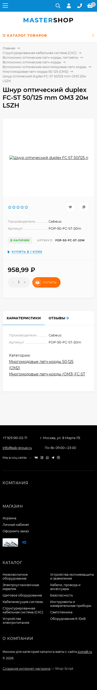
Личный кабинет (16, 525)
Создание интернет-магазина (26, 669)
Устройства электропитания (16, 621)
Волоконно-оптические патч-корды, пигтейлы (40, 57)
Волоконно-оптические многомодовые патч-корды (44, 67)
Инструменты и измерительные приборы (70, 604)
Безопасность (61, 595)
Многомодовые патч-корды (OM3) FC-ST (47, 374)
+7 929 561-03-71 (15, 438)
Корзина (9, 518)
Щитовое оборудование (22, 595)
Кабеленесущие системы (23, 602)
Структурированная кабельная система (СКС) (40, 53)
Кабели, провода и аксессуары (65, 587)
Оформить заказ (16, 531)
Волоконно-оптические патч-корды (32, 62)
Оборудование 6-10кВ (68, 619)
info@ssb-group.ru (17, 448)
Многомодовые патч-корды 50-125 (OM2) (35, 72)
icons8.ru (85, 652)
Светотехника (61, 612)
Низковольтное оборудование (15, 576)
